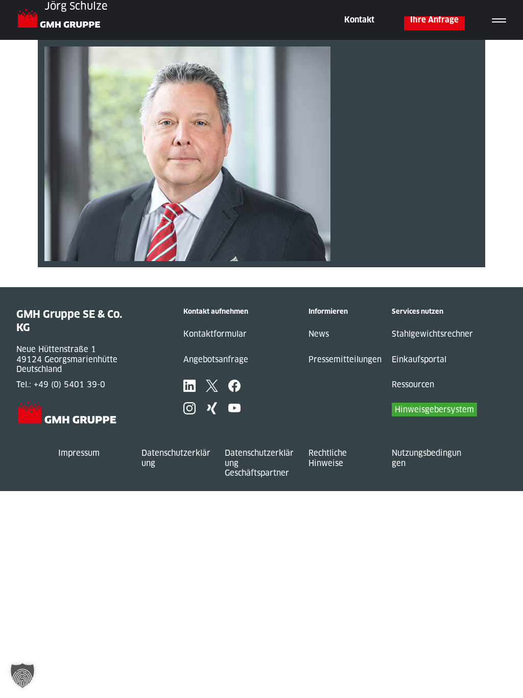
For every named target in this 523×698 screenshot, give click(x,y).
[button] (22, 675)
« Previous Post (68, 272)
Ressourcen (413, 384)
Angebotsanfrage (215, 359)
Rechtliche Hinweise (327, 458)
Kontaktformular (215, 334)
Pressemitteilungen (345, 359)
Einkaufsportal (419, 359)
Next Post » (60, 282)
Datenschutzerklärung (175, 458)
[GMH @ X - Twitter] (212, 385)
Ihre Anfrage (434, 20)
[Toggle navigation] (499, 20)
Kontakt (359, 20)
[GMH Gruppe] (63, 20)
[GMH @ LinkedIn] (189, 385)
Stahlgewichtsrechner (432, 334)
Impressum (79, 453)
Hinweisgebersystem (434, 409)
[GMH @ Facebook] (234, 385)
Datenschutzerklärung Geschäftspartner (259, 463)
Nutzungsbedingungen (426, 458)
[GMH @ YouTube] (234, 408)
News (318, 334)
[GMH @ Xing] (212, 408)
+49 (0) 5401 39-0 (69, 384)
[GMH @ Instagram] (189, 408)
